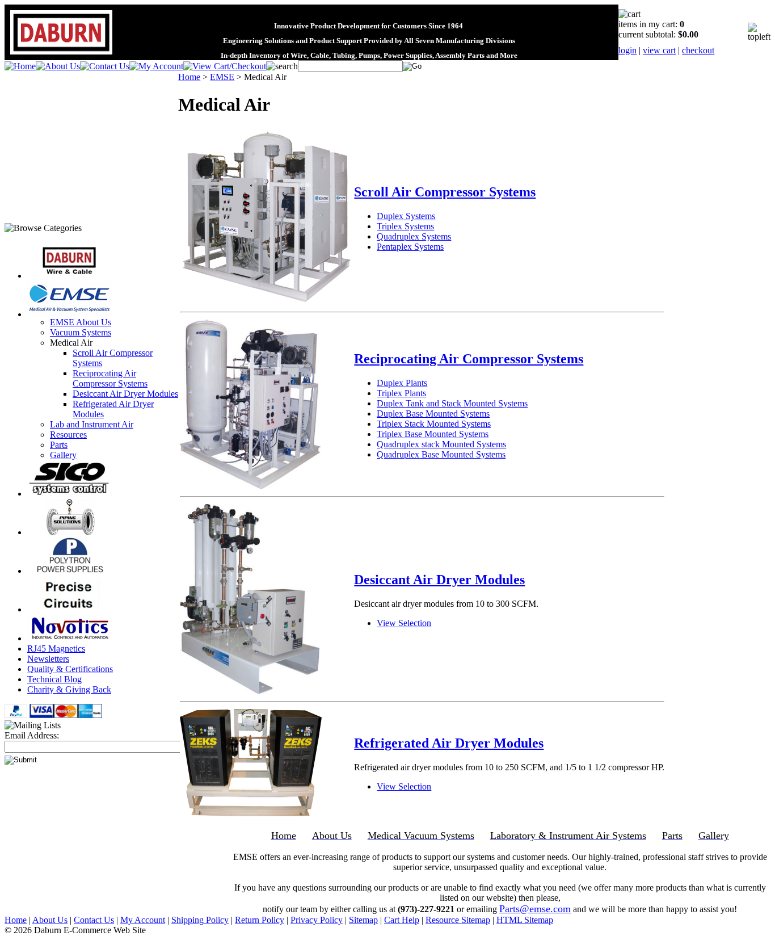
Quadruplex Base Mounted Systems (441, 454)
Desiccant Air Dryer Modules (125, 393)
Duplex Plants (402, 383)
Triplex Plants (401, 393)
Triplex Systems (405, 226)
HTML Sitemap (524, 920)
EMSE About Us (80, 322)
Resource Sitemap (458, 920)
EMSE (222, 77)
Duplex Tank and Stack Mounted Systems (452, 403)
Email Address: (32, 735)
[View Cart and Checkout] (224, 66)
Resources (68, 434)
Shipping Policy (200, 920)
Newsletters (48, 659)
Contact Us (94, 920)
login (627, 50)
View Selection (404, 623)
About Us (50, 920)
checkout (698, 50)
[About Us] (58, 66)
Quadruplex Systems (414, 236)
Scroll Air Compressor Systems (445, 191)
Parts (59, 445)
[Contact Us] (104, 66)
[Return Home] (20, 66)
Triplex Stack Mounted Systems (434, 424)
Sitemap (363, 920)
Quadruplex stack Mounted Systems (441, 444)
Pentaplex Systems (410, 246)
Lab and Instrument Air (91, 424)
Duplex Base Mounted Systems (433, 413)
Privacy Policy (316, 920)
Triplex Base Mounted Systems (432, 434)
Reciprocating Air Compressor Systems (110, 378)
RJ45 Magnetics (56, 648)
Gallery (63, 455)
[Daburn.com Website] (61, 55)
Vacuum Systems (80, 332)
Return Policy (259, 920)
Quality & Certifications (70, 669)
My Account (142, 920)
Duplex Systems (406, 216)
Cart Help (401, 920)
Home (189, 77)
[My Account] (156, 66)
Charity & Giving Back (69, 689)
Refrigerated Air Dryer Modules (449, 743)
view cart (659, 50)
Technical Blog (54, 679)
